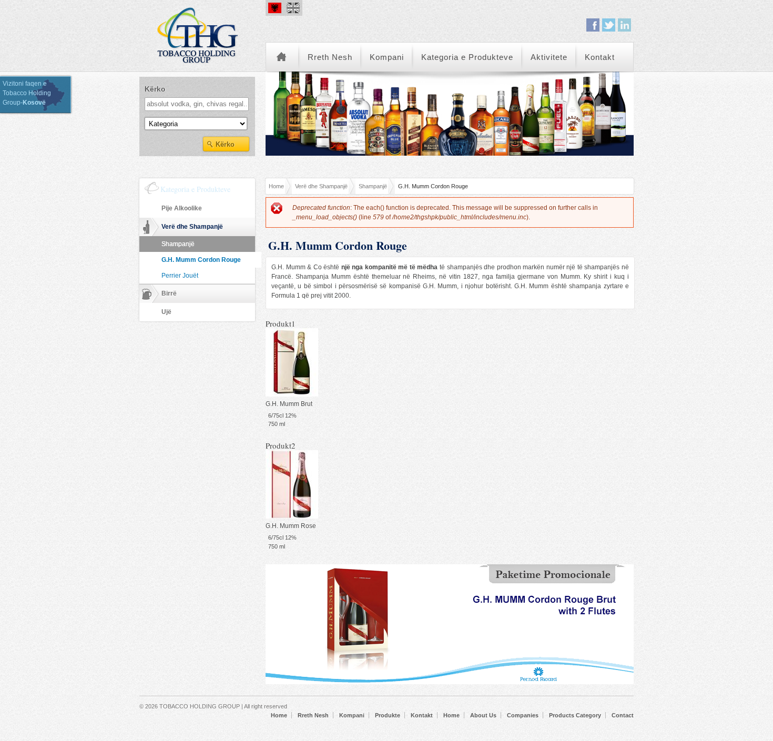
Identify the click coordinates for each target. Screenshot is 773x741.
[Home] (202, 34)
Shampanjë (373, 186)
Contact (623, 715)
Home (282, 57)
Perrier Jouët (179, 275)
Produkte (387, 715)
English (293, 8)
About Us (483, 715)
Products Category (575, 715)
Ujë (166, 312)
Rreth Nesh (330, 57)
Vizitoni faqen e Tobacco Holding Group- (27, 93)
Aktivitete (549, 57)
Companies (522, 715)
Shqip (274, 8)
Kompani (387, 57)
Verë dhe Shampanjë (321, 186)
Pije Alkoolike (181, 208)
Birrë (169, 293)
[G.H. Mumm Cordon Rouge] (292, 394)
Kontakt (600, 57)
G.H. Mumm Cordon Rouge (201, 259)
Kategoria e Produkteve (467, 57)
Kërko (155, 89)
